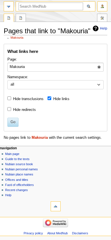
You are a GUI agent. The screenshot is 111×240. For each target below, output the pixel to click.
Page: (12, 59)
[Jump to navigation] (9, 6)
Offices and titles (16, 179)
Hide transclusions (28, 99)
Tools (102, 18)
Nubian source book (19, 164)
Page (9, 18)
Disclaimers (80, 233)
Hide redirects (24, 110)
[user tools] (102, 6)
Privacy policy (33, 233)
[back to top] (56, 206)
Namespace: (17, 77)
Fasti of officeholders (19, 185)
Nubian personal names (21, 169)
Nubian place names (19, 174)
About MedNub (57, 233)
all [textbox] (12, 84)
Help (103, 28)
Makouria (17, 37)
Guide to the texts (17, 159)
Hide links (61, 99)
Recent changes (16, 190)
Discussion (21, 18)
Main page (12, 154)
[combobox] (55, 67)
